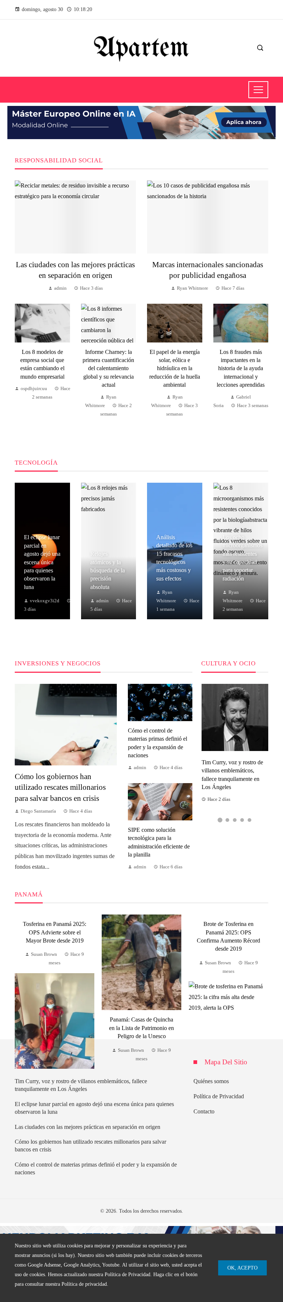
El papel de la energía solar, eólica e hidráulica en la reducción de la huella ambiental (174, 368)
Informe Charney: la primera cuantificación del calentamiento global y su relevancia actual (108, 368)
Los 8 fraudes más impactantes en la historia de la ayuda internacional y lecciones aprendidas (241, 368)
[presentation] (20, 991)
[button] (220, 819)
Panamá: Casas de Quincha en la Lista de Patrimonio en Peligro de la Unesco (141, 1027)
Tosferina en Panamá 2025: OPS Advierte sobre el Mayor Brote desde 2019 (54, 932)
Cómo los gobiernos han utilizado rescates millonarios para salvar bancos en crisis (60, 787)
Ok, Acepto (242, 1268)
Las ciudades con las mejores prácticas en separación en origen (87, 1127)
